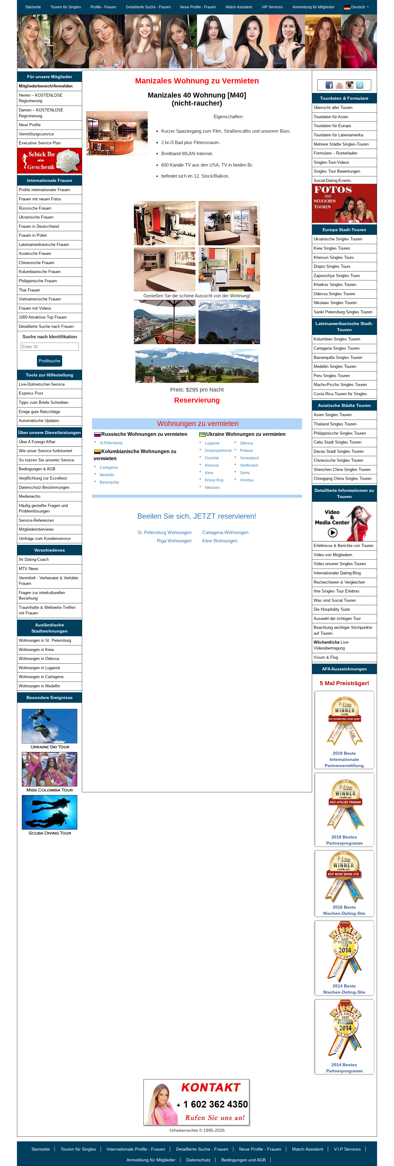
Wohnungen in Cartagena (41, 676)
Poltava (243, 450)
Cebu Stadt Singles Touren (337, 442)
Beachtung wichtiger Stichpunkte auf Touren (343, 630)
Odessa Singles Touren (334, 294)
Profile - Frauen (103, 7)
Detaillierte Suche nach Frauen (46, 326)
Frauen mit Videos (35, 308)
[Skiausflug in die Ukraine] (49, 728)
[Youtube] (339, 84)
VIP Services (272, 7)
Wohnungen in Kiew (36, 649)
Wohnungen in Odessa (39, 658)
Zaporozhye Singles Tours (337, 275)
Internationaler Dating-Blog (337, 573)
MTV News (28, 568)
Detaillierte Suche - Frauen (148, 7)
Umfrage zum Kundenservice (44, 538)
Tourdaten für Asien (331, 117)
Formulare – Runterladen (335, 153)
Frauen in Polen (33, 235)
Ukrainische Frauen (36, 217)
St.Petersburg (111, 443)
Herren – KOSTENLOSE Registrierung (40, 98)
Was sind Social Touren (335, 600)
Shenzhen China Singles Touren (342, 469)
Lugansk (210, 443)
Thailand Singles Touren (335, 424)
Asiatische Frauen (35, 253)
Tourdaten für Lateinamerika (338, 135)
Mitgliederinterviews (36, 529)
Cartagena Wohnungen (225, 532)
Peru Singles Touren (332, 375)
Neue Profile (30, 125)
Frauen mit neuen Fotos (40, 199)
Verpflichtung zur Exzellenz (43, 478)
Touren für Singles (65, 7)
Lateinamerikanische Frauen (44, 244)
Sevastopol (243, 458)
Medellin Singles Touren (335, 366)
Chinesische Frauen (36, 262)
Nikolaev (210, 487)
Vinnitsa (243, 480)
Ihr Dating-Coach (34, 559)
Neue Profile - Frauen (198, 7)
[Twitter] (360, 84)
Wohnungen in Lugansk (39, 667)
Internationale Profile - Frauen (136, 1149)
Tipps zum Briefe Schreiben (43, 402)
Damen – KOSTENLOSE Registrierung (41, 113)
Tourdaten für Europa (332, 125)
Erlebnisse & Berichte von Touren (343, 545)
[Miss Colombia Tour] (49, 771)
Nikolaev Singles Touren (335, 302)
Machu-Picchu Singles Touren (340, 384)
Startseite (33, 7)
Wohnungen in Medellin (39, 686)
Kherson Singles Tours (334, 257)
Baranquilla (109, 482)
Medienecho (29, 496)
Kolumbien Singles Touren (337, 339)
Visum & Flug (326, 657)
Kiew (209, 473)
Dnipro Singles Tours (332, 266)
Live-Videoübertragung (331, 645)
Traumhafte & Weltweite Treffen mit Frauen (47, 610)
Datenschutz (198, 1159)
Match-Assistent (239, 7)
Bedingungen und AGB (243, 1159)
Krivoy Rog (210, 480)
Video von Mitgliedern (333, 555)
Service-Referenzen (36, 520)
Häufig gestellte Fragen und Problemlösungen (43, 508)
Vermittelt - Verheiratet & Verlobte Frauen (48, 581)
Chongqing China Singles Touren (343, 478)
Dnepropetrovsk (210, 450)
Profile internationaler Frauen (44, 189)
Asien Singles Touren (333, 414)
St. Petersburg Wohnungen (164, 532)
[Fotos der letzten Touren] (344, 203)
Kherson (210, 465)
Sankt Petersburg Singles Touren (343, 312)
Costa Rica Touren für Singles (340, 394)
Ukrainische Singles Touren (338, 239)
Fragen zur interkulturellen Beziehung (42, 595)
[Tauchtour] (49, 814)
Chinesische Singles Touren (338, 460)
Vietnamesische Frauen (40, 299)
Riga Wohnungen (174, 540)
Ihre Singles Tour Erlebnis (337, 591)
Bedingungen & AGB (37, 469)
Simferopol (243, 465)
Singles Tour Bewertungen (337, 171)
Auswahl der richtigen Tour (337, 618)
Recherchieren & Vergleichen (339, 582)
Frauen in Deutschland (39, 226)
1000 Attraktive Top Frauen (43, 317)
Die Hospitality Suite (332, 609)
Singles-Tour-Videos (331, 162)
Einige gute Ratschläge (39, 411)
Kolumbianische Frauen (40, 271)
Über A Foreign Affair (37, 442)
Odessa (243, 443)
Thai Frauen (29, 290)
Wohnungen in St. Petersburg (45, 640)
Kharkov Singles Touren (335, 284)
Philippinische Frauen (38, 281)
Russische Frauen (35, 208)
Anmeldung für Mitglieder (313, 7)
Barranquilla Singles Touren (338, 357)
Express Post (31, 393)
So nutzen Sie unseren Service (46, 460)
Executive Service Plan (40, 143)
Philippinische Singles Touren (340, 433)
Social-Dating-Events (332, 180)
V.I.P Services (347, 1149)
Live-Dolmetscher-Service (42, 384)
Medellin (107, 475)
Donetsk (210, 458)
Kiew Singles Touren (332, 248)
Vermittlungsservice (36, 134)
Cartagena (109, 467)
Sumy (243, 473)
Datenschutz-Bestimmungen (44, 487)
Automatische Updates (39, 420)
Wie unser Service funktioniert (45, 450)
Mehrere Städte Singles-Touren (341, 144)
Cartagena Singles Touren (337, 348)
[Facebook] (329, 84)
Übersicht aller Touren (333, 107)
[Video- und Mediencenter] (344, 521)
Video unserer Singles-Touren (340, 563)
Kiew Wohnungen (219, 540)
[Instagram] (349, 84)
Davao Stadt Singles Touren (339, 451)
